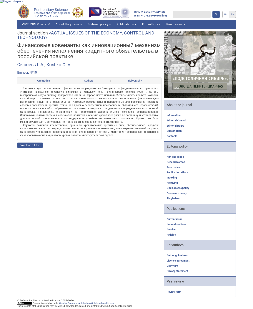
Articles (171, 234)
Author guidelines (177, 255)
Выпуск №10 (27, 72)
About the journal (68, 24)
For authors (150, 24)
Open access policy (178, 187)
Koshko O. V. (58, 64)
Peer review (174, 24)
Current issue (174, 219)
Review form (174, 291)
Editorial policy (98, 24)
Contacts (172, 136)
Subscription (174, 130)
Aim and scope (175, 156)
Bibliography (134, 80)
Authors (88, 80)
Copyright (172, 265)
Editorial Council (176, 120)
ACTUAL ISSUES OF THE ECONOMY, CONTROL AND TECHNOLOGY (85, 35)
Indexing (172, 177)
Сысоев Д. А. (30, 64)
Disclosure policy (177, 193)
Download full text (30, 145)
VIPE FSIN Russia (34, 24)
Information (174, 115)
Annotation (43, 80)
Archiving (172, 182)
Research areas (176, 162)
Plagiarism (173, 198)
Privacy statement (177, 271)
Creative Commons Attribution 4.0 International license (86, 303)
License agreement (178, 260)
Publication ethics (177, 172)
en (232, 14)
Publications (125, 24)
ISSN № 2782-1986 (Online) (150, 15)
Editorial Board (175, 125)
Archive (171, 229)
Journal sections (176, 224)
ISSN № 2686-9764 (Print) (149, 12)
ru (225, 14)
